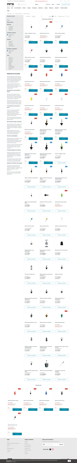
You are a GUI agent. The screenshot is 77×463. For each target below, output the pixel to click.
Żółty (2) (10, 63)
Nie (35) (10, 36)
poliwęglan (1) (11, 44)
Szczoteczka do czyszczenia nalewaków (60, 371)
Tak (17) (10, 51)
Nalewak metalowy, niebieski (60, 33)
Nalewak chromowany (59, 274)
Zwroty (26, 451)
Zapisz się (61, 444)
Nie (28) (10, 52)
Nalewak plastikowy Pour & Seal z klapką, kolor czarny (45, 154)
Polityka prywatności (10, 448)
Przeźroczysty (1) (11, 67)
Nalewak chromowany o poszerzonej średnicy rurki (46, 275)
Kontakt (8, 451)
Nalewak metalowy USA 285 (29, 129)
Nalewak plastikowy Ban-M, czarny (31, 322)
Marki (8, 10)
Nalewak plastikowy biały (59, 105)
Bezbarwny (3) (11, 58)
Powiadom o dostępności (62, 162)
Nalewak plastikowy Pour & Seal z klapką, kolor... (30, 154)
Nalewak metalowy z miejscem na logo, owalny (31, 371)
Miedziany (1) (11, 65)
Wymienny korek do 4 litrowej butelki (61, 250)
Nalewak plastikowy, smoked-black (61, 57)
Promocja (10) (11, 26)
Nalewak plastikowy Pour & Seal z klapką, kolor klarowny (61, 130)
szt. (64, 4)
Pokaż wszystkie (11, 34)
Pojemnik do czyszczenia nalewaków (46, 370)
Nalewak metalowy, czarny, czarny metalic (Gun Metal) (61, 178)
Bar (13, 13)
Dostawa (26, 441)
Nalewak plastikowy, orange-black (46, 322)
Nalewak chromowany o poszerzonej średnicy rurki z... (31, 299)
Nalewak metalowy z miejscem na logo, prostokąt (61, 347)
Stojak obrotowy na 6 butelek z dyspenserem (45, 251)
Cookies (17, 461)
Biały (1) (10, 64)
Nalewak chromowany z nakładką (45, 298)
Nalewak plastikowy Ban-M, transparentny (59, 299)
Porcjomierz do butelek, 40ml (30, 274)
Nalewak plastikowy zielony (59, 322)
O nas (8, 441)
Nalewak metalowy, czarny (44, 33)
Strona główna (9, 13)
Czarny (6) (10, 57)
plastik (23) (10, 41)
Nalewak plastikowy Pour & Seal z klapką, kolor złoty (45, 130)
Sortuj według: (28, 16)
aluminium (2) (11, 43)
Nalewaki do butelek (26, 13)
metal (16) (10, 42)
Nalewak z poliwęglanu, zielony (60, 153)
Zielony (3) (10, 59)
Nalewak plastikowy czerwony (45, 81)
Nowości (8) (11, 27)
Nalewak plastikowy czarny (29, 81)
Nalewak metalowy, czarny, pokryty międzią (46, 178)
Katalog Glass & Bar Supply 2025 (13, 443)
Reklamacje (26, 453)
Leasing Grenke (27, 448)
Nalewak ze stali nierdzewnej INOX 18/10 (30, 202)
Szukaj (36, 4)
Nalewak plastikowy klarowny (45, 105)
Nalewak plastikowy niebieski (60, 81)
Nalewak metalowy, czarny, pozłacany (31, 177)
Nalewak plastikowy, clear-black (45, 57)
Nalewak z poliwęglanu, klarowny (30, 33)
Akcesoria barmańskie (18, 13)
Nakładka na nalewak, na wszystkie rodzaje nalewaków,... (31, 347)
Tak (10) (10, 35)
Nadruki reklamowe (28, 446)
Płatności (26, 443)
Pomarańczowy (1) (12, 66)
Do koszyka (33, 42)
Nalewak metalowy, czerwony (30, 57)
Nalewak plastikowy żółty (29, 105)
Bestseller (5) (11, 28)
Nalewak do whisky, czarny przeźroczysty (29, 251)
